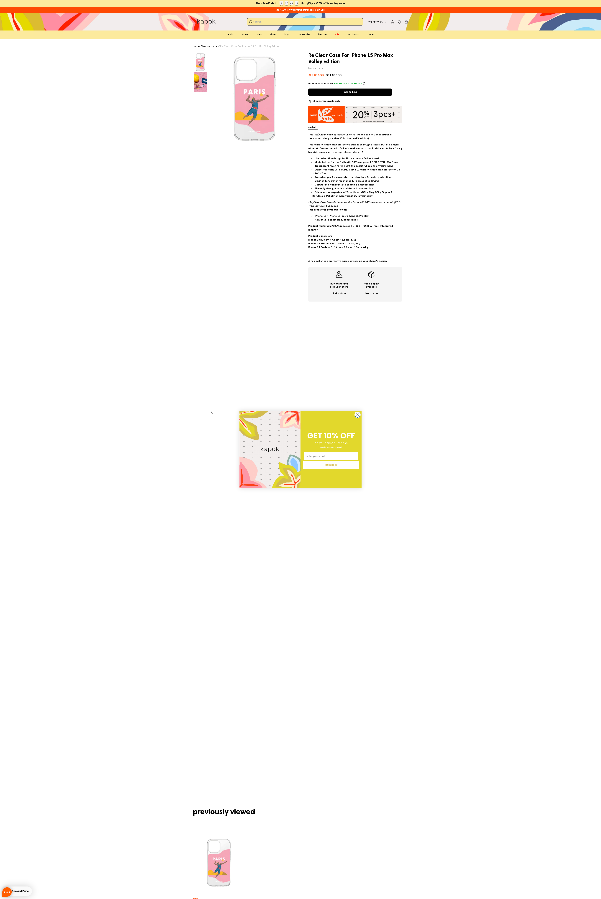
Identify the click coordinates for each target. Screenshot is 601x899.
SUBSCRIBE (331, 465)
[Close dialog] (357, 414)
